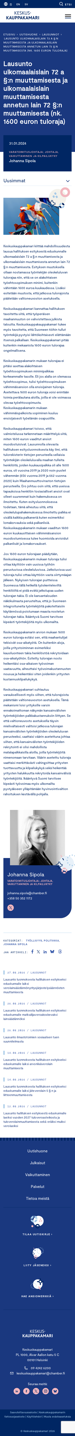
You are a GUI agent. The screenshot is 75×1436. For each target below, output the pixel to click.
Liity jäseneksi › (37, 1265)
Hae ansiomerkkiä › (37, 1296)
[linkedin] (45, 952)
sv (26, 4)
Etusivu (9, 34)
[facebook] (32, 952)
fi (11, 4)
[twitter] (38, 952)
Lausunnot (50, 34)
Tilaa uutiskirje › (37, 1234)
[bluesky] (52, 952)
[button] (65, 4)
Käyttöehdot (34, 1416)
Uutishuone (28, 34)
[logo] (22, 15)
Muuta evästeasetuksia (57, 1416)
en (18, 4)
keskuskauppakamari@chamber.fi (41, 1373)
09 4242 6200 (41, 1368)
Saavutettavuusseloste (23, 1412)
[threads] (60, 952)
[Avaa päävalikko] (68, 15)
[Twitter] (10, 907)
